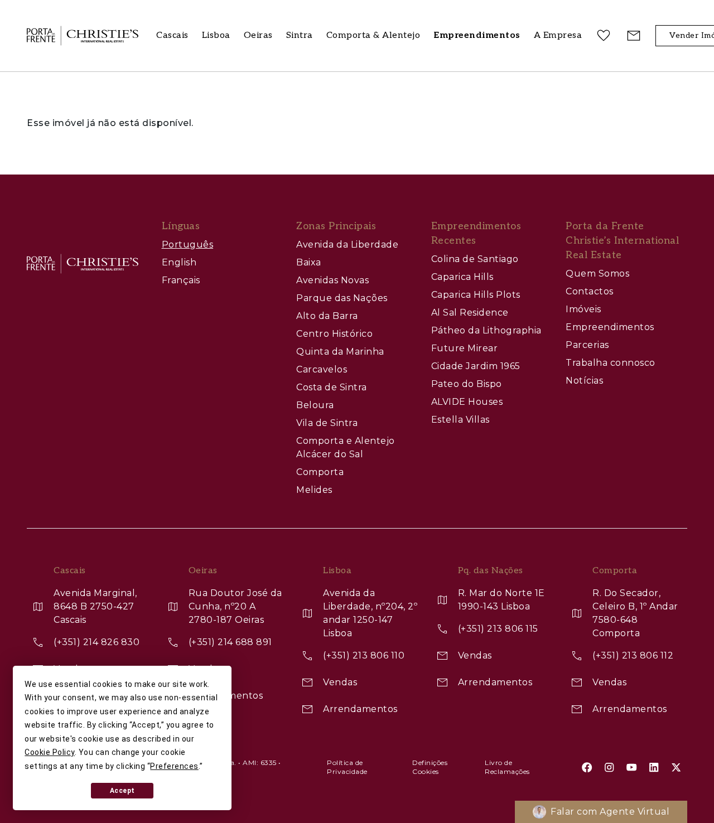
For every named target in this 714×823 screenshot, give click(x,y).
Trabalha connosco (610, 362)
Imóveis (583, 309)
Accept (122, 791)
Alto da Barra (327, 316)
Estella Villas (460, 419)
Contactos (590, 291)
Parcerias (587, 345)
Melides (314, 490)
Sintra (299, 35)
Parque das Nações (342, 298)
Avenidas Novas (332, 280)
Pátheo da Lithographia (486, 330)
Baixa (308, 262)
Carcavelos (321, 369)
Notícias (584, 380)
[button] (558, 36)
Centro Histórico (334, 333)
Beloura (315, 405)
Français (181, 280)
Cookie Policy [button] (50, 752)
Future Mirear (464, 348)
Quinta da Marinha (340, 351)
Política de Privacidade (347, 767)
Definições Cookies (429, 767)
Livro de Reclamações (507, 767)
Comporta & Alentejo (373, 35)
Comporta (320, 472)
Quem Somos (597, 273)
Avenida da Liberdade (347, 244)
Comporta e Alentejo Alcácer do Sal (345, 447)
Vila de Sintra (327, 423)
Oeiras (258, 35)
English (179, 262)
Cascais (172, 35)
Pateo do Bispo (466, 384)
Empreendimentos (610, 327)
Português (188, 244)
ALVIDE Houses (467, 401)
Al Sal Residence (470, 312)
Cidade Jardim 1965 (475, 366)
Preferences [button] (174, 766)
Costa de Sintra (331, 387)
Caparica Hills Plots (475, 294)
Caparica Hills (462, 277)
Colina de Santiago (475, 259)
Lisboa (216, 35)
